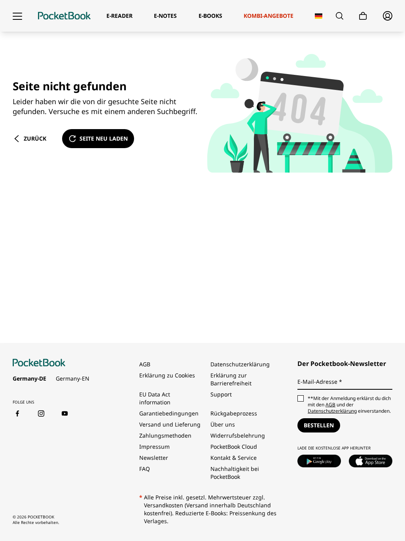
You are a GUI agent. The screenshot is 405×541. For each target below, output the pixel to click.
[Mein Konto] (387, 16)
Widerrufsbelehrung (237, 435)
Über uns (222, 424)
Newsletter (153, 457)
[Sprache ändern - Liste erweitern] (318, 16)
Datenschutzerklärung (240, 364)
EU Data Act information (154, 398)
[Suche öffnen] (339, 16)
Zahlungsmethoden (165, 435)
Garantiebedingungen (169, 413)
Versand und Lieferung (170, 424)
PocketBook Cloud (233, 446)
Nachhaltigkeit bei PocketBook (234, 472)
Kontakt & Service (233, 457)
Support (221, 394)
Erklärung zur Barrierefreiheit (231, 379)
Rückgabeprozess (233, 413)
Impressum (154, 446)
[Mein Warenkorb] (363, 16)
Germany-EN (72, 378)
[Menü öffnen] (17, 16)
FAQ (144, 468)
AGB (144, 364)
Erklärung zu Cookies (168, 375)
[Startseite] (64, 16)
